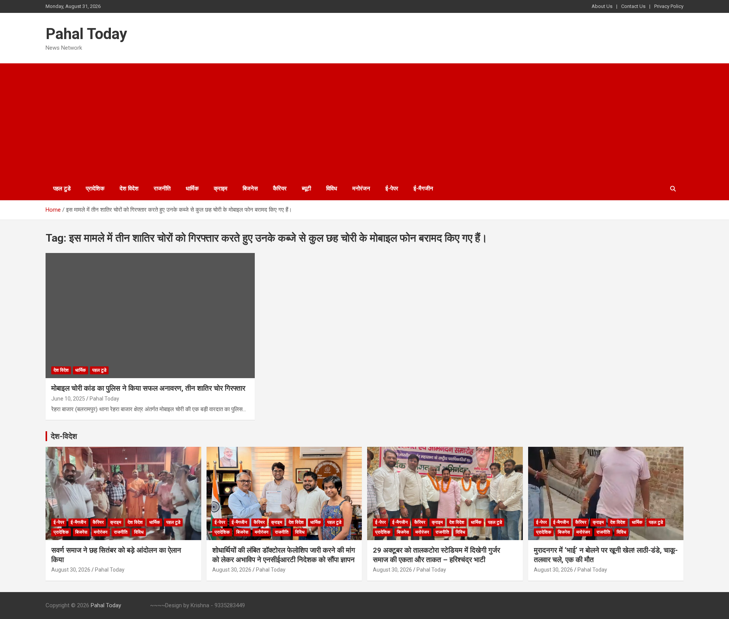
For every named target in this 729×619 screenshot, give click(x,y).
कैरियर (280, 188)
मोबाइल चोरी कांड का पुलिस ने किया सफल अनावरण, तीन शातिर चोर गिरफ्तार (148, 388)
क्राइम (220, 188)
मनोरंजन (361, 188)
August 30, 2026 (70, 570)
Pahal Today (86, 34)
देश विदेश (129, 188)
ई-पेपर (391, 188)
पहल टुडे (62, 188)
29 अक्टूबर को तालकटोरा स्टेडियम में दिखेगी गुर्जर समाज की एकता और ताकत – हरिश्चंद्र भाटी (436, 555)
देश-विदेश (64, 436)
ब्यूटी (306, 188)
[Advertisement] (364, 120)
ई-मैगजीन (423, 188)
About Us (602, 6)
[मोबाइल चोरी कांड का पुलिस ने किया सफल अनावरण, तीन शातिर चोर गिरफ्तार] (150, 316)
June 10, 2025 (68, 399)
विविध (331, 188)
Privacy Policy (668, 6)
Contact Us (633, 6)
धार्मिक (192, 188)
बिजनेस (250, 188)
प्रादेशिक (95, 188)
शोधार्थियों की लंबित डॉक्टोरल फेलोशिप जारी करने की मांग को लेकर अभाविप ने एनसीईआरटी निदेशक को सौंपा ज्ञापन (283, 555)
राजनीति (162, 188)
